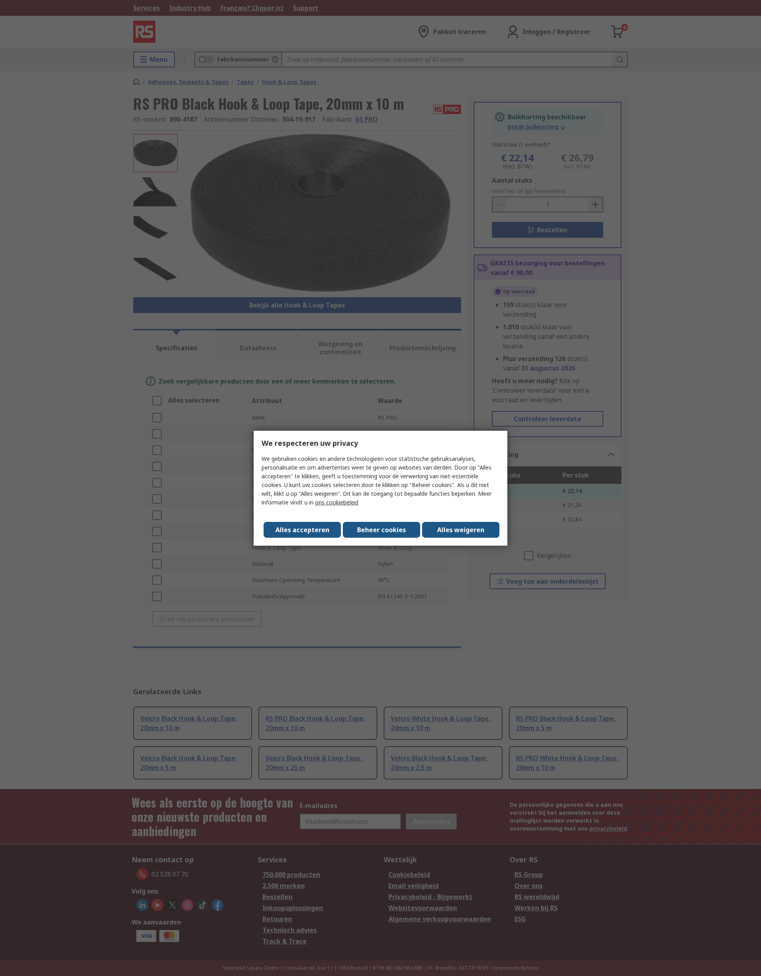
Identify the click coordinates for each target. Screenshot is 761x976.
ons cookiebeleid (336, 502)
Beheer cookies (381, 529)
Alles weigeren (460, 529)
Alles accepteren (302, 529)
